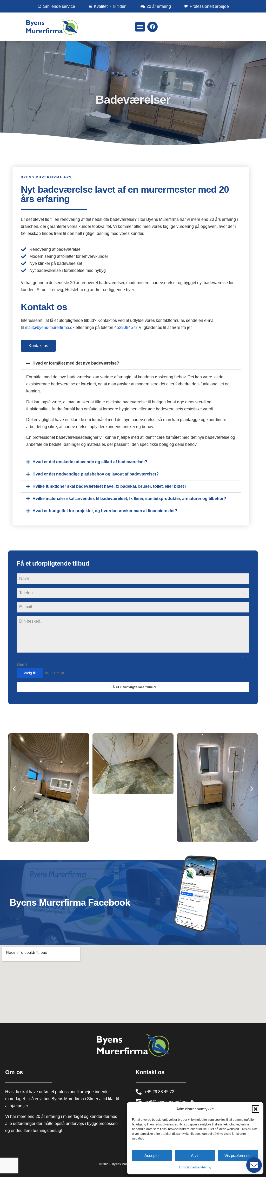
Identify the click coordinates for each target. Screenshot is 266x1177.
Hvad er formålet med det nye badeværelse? (75, 363)
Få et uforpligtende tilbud (133, 687)
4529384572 (126, 327)
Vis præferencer (238, 1155)
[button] (255, 1109)
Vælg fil (30, 673)
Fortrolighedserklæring (195, 1167)
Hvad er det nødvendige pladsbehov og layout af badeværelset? (95, 474)
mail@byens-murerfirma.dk (50, 327)
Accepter (152, 1155)
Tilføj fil (22, 665)
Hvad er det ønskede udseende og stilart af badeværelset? (89, 462)
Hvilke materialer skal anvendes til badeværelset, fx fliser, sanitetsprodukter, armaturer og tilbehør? (129, 498)
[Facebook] (152, 27)
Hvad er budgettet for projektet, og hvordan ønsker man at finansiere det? (104, 511)
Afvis (195, 1155)
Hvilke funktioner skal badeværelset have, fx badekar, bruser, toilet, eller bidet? (109, 486)
